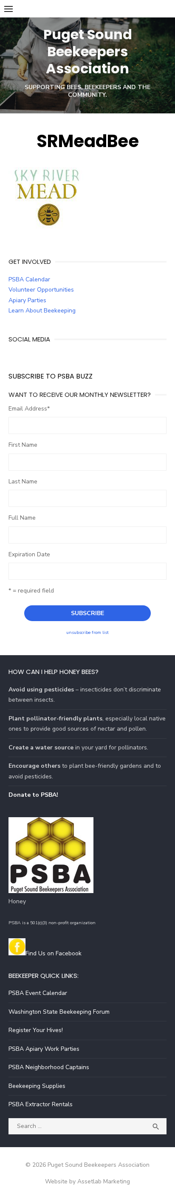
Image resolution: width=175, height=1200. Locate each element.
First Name (22, 445)
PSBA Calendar (29, 279)
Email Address (29, 409)
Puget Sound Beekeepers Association (87, 51)
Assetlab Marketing (103, 1181)
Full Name (22, 518)
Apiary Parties (27, 300)
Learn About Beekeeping (42, 311)
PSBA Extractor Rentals (40, 1104)
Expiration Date (29, 554)
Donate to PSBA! (33, 795)
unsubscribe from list (87, 632)
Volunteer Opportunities (41, 290)
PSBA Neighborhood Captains (48, 1067)
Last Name (22, 481)
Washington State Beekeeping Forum (59, 1012)
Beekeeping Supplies (36, 1086)
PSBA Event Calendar (37, 993)
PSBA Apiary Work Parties (43, 1049)
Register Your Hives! (35, 1030)
